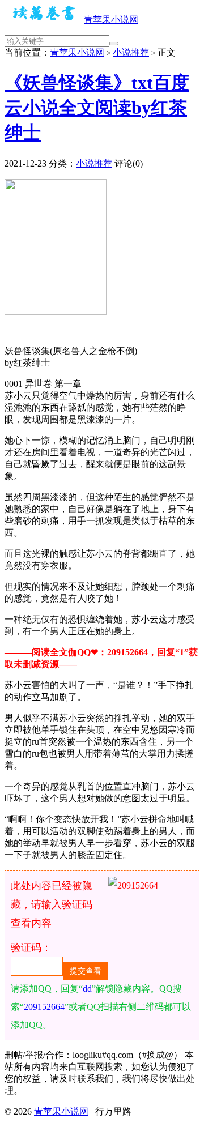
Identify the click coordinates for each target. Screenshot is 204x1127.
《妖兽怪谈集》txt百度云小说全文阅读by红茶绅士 (97, 107)
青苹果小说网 (111, 19)
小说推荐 (131, 52)
